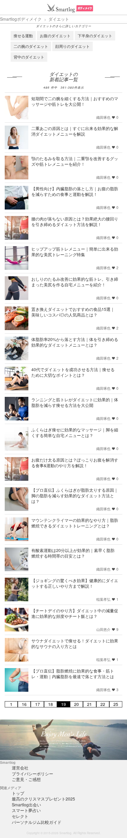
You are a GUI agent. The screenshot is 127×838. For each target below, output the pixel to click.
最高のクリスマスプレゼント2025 (43, 799)
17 (37, 704)
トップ (18, 793)
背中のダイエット (29, 57)
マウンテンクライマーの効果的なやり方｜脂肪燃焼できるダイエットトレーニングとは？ (74, 523)
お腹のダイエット (55, 35)
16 (24, 704)
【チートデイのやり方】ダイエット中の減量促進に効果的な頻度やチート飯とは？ (74, 613)
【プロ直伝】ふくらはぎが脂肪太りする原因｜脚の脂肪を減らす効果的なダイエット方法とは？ (74, 495)
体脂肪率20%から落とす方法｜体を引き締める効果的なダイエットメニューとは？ (74, 342)
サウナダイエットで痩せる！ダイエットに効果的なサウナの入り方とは (74, 643)
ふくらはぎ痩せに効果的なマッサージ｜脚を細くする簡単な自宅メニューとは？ (74, 432)
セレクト (20, 816)
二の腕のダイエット (31, 46)
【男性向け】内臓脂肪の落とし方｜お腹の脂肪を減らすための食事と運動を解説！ (74, 191)
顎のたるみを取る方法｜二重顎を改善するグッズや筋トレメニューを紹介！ (74, 161)
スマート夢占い (26, 810)
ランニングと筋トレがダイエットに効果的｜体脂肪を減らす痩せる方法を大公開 (74, 402)
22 (102, 704)
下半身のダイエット (95, 35)
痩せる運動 (23, 35)
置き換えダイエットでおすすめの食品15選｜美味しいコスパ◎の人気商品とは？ (73, 312)
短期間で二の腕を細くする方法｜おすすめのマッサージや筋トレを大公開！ (74, 101)
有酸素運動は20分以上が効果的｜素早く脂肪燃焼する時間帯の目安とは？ (73, 553)
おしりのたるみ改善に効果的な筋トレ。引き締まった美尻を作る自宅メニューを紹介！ (74, 282)
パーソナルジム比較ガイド (36, 822)
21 (89, 704)
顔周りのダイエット (72, 46)
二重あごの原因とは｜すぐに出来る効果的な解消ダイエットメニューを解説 (74, 131)
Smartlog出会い (26, 805)
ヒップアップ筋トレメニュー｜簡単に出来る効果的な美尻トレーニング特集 (74, 251)
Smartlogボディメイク (21, 19)
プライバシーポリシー (32, 774)
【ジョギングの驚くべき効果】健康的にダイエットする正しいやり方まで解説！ (74, 583)
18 (50, 704)
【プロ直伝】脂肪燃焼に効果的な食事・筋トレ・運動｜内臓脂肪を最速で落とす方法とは (72, 673)
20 (76, 704)
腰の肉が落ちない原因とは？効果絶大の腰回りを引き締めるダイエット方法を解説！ (74, 221)
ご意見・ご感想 (26, 779)
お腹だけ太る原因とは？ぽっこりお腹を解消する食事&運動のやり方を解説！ (74, 462)
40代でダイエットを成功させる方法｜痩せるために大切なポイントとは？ (73, 372)
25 (115, 704)
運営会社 (20, 768)
